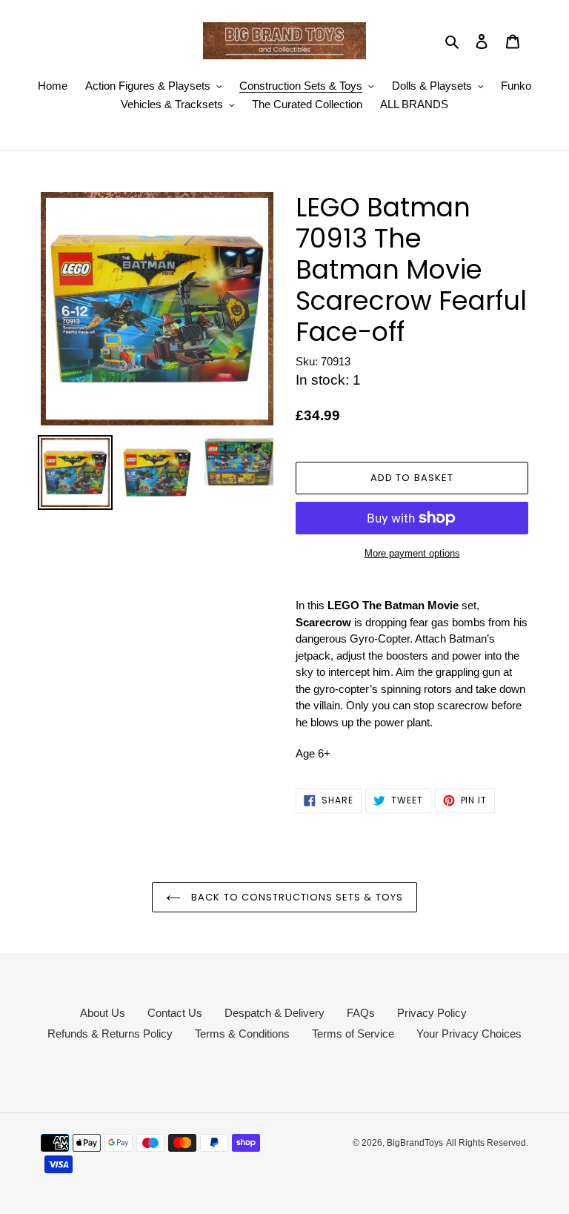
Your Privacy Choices (469, 1033)
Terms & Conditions (242, 1033)
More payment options (412, 553)
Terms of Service (353, 1033)
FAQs (361, 1012)
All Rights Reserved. (487, 1143)
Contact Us (174, 1012)
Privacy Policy (432, 1012)
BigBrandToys (415, 1143)
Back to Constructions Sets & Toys (295, 897)
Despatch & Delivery (274, 1012)
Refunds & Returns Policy (110, 1033)
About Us (102, 1012)
